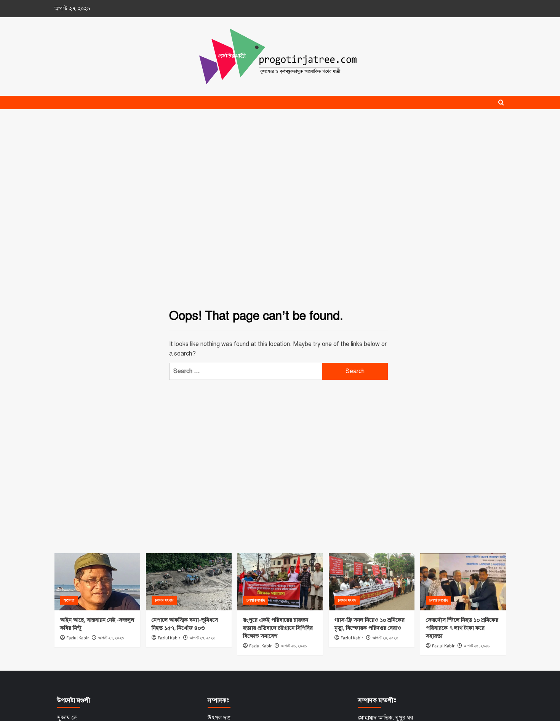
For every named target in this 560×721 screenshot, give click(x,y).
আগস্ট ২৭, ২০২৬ (111, 638)
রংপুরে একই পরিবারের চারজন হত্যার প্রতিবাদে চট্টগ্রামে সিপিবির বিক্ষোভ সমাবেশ (278, 627)
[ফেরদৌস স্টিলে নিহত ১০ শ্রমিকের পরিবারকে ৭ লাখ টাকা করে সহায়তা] (463, 581)
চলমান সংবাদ (164, 600)
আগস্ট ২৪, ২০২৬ (385, 638)
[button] (501, 102)
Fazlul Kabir (77, 638)
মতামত (69, 600)
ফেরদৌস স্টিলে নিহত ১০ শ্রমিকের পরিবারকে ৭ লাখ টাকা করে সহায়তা (462, 627)
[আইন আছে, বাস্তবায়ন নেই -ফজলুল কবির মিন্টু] (97, 581)
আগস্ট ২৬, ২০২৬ (294, 646)
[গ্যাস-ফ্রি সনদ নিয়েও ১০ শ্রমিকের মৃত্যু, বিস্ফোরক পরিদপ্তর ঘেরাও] (371, 581)
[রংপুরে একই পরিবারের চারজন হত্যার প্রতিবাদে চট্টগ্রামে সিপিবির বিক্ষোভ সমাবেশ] (280, 581)
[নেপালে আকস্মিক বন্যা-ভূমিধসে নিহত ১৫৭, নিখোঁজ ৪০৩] (189, 581)
